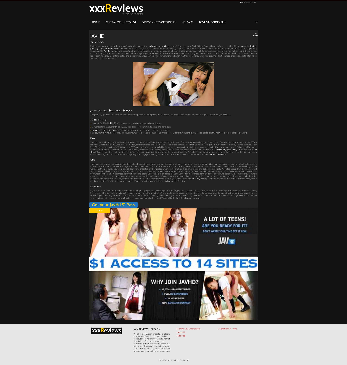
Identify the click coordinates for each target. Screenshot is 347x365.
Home (242, 2)
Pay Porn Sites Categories (159, 22)
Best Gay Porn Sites (212, 22)
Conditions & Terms (228, 329)
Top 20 (247, 2)
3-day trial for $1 (99, 120)
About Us (182, 332)
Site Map (181, 336)
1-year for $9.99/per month (104, 130)
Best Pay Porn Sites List (120, 22)
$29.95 (113, 123)
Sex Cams (188, 22)
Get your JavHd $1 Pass (113, 204)
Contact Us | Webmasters (189, 329)
